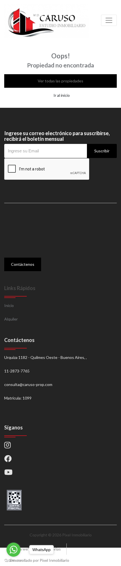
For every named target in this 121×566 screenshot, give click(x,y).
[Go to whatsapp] (13, 550)
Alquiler (11, 319)
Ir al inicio (61, 95)
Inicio (9, 305)
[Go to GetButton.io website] (14, 560)
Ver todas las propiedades (60, 80)
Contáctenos (22, 264)
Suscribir (101, 150)
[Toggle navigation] (109, 20)
